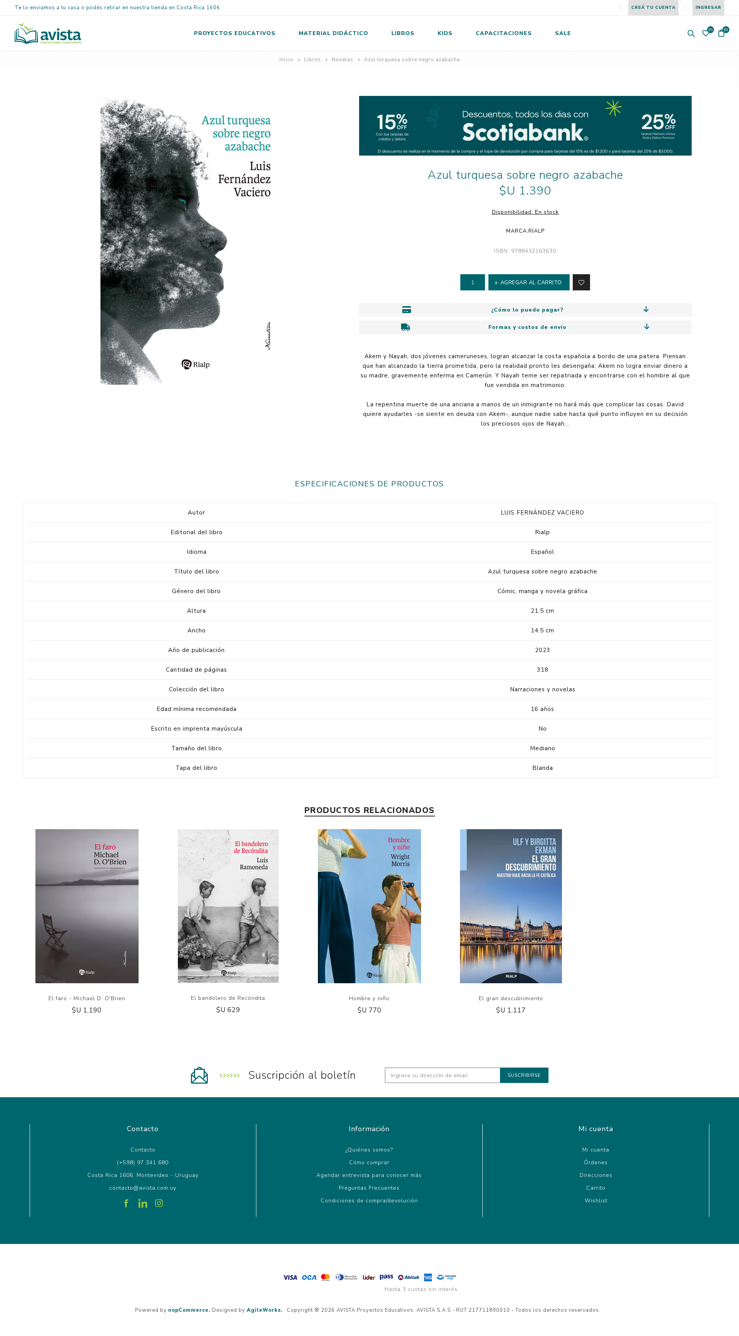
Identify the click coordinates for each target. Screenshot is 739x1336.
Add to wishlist (581, 282)
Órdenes (596, 1162)
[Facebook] (126, 1200)
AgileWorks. (265, 1310)
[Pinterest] (143, 1200)
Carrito (595, 1188)
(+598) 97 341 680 (143, 1162)
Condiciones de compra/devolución (369, 1200)
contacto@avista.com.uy (142, 1188)
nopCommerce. (189, 1310)
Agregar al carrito (94, 929)
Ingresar (708, 7)
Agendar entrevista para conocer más (369, 1175)
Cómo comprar (369, 1162)
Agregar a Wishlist (79, 929)
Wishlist (596, 1200)
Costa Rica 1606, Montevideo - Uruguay (143, 1175)
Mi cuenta (595, 1149)
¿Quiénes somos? (369, 1149)
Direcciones (596, 1175)
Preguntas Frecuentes (369, 1188)
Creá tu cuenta (653, 7)
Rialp (536, 231)
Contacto (142, 1149)
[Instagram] (159, 1200)
